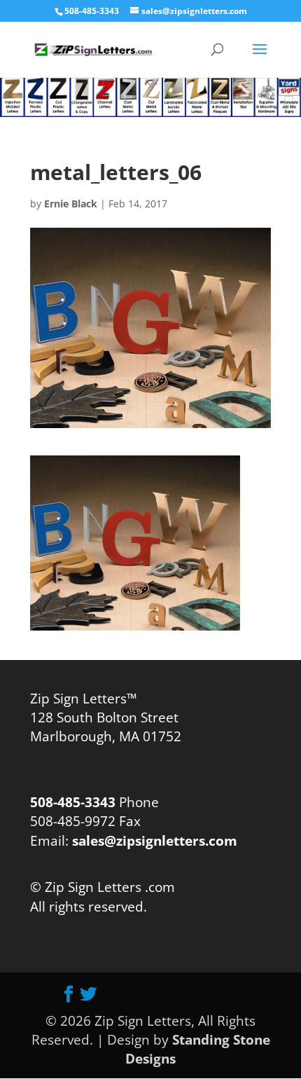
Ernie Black (70, 203)
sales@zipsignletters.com (153, 840)
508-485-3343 (91, 11)
